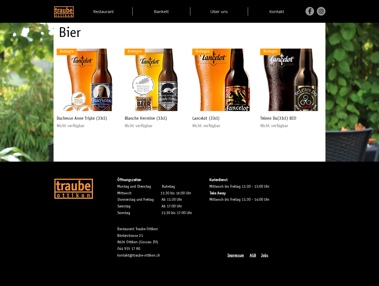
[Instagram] (321, 11)
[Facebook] (309, 11)
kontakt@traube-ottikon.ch (138, 256)
